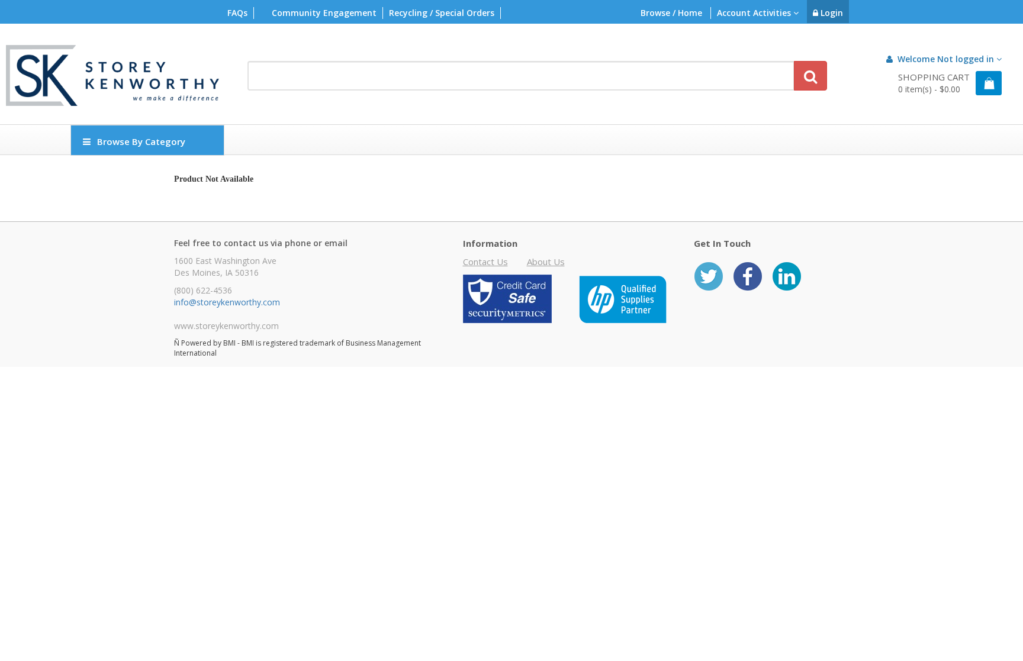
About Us (546, 261)
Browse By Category (141, 141)
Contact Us (485, 261)
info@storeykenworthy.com (227, 302)
